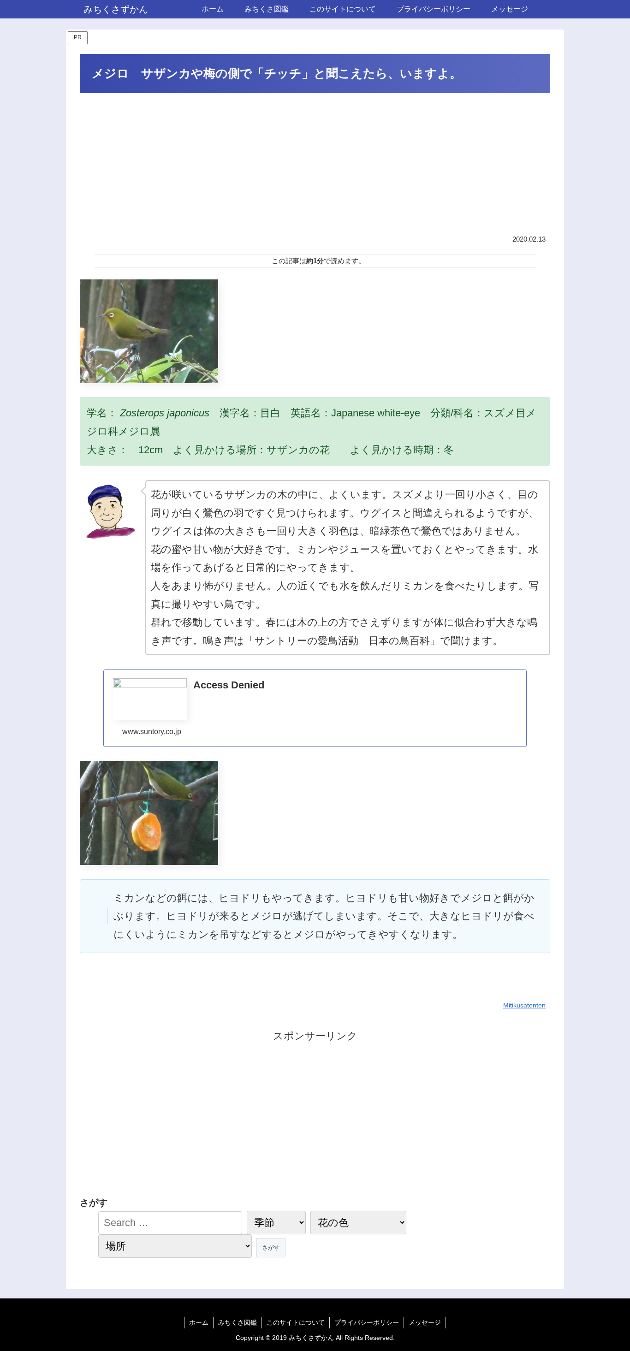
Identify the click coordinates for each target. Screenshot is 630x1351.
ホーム (198, 1322)
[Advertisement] (315, 165)
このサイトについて (296, 1322)
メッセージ (425, 1322)
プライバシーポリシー (366, 1322)
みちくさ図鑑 (237, 1322)
